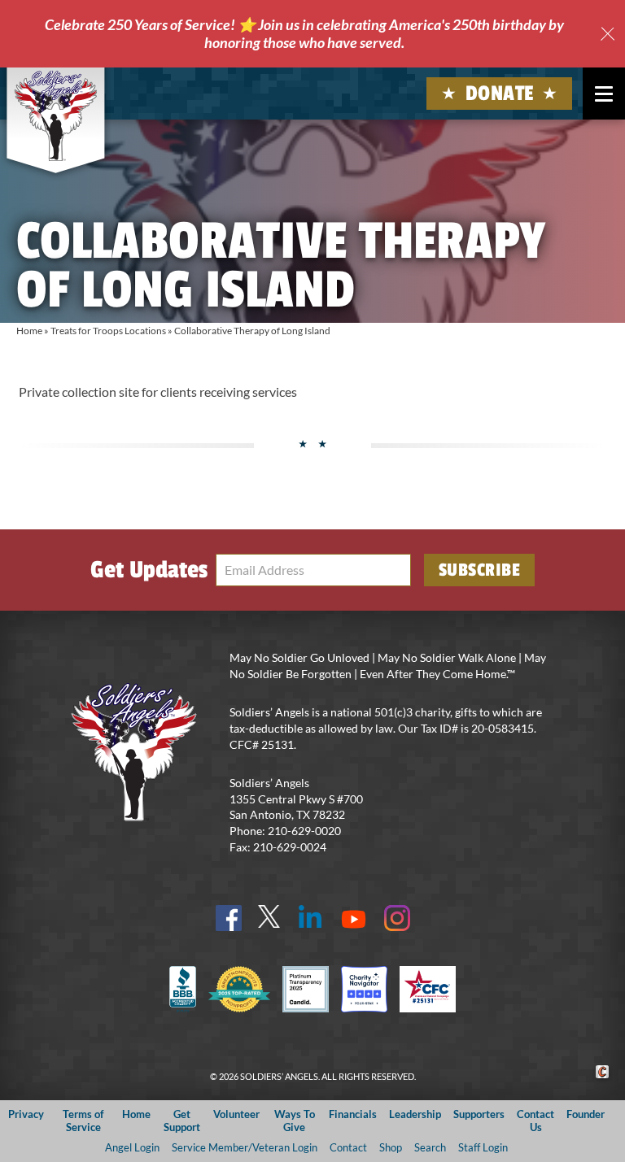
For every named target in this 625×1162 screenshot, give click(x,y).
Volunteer (236, 1114)
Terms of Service (83, 1120)
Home (29, 330)
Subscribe (480, 570)
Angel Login (132, 1147)
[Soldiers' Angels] (55, 115)
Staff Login (483, 1147)
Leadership (415, 1114)
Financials (353, 1114)
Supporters (479, 1114)
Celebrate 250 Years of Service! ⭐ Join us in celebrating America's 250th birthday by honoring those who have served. (304, 33)
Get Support (182, 1120)
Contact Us (535, 1120)
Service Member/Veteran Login (244, 1147)
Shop (390, 1147)
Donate (499, 93)
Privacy (26, 1114)
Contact (348, 1147)
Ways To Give (294, 1120)
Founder (585, 1114)
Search (430, 1147)
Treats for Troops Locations (108, 330)
